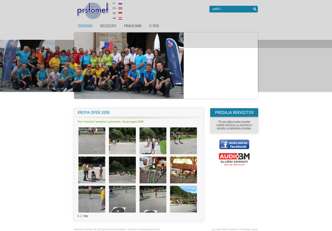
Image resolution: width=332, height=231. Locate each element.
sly (213, 229)
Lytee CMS (221, 229)
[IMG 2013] (122, 154)
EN (115, 8)
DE (114, 13)
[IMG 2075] (92, 183)
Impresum (233, 229)
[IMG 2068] (183, 154)
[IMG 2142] (92, 212)
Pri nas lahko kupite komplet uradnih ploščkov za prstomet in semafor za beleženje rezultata (234, 125)
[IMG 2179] (122, 212)
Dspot (255, 229)
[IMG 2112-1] (153, 183)
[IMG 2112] (183, 183)
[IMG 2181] (153, 212)
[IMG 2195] (183, 212)
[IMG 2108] (122, 183)
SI (114, 3)
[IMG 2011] (92, 154)
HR (114, 18)
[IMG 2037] (153, 154)
